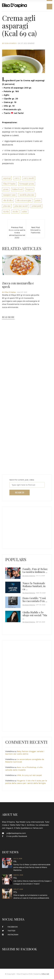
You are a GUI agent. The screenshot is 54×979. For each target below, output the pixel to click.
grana (5, 189)
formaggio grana (26, 183)
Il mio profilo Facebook (17, 836)
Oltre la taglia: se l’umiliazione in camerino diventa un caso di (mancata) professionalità (31, 894)
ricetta (6, 211)
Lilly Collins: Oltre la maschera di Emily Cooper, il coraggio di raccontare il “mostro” (32, 880)
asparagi (7, 178)
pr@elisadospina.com (16, 833)
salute (24, 211)
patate (38, 200)
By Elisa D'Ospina (9, 43)
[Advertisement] (26, 526)
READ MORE (8, 317)
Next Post (35, 229)
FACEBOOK (12, 927)
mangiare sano (9, 195)
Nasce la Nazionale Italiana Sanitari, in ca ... (34, 586)
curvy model (28, 178)
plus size (7, 206)
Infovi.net (45, 974)
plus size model (21, 206)
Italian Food (17, 189)
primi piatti (36, 206)
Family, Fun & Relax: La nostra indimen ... (35, 570)
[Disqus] (23, 367)
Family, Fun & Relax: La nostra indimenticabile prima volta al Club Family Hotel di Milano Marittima (31, 865)
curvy (17, 178)
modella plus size (27, 195)
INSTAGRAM (12, 934)
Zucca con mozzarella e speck (18, 285)
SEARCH (19, 492)
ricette (15, 211)
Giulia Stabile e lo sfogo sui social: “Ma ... (35, 615)
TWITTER (10, 931)
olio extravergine (24, 200)
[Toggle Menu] (49, 6)
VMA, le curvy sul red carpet (29, 775)
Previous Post (17, 229)
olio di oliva (8, 200)
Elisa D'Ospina (9, 183)
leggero (29, 189)
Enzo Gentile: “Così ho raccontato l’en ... (35, 599)
